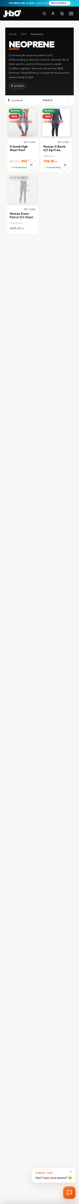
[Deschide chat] (69, 1193)
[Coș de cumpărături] (62, 13)
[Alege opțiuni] (31, 165)
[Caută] (44, 13)
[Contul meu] (53, 13)
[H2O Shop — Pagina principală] (12, 13)
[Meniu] (71, 13)
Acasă (12, 34)
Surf (23, 34)
